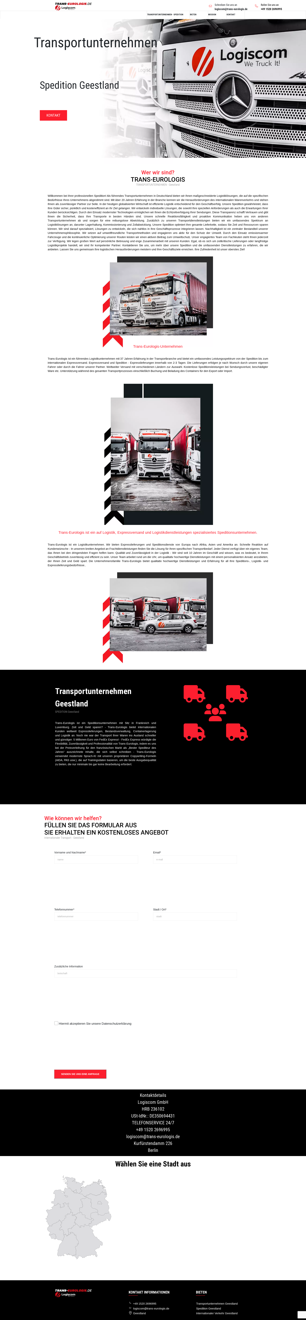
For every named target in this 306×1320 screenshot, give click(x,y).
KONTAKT (231, 14)
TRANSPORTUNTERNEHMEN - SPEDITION (165, 14)
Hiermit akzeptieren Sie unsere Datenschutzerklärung (95, 1023)
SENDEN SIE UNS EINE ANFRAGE (80, 1074)
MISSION (212, 14)
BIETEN (193, 14)
